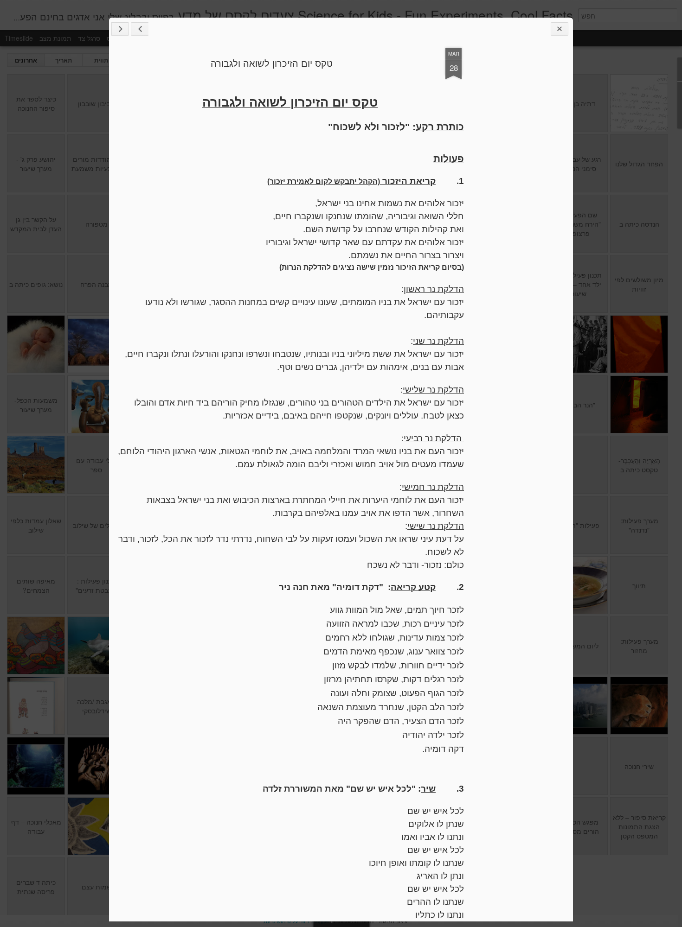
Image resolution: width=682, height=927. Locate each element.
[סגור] (559, 29)
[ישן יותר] (120, 29)
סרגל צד (89, 38)
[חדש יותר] (139, 29)
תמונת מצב (55, 38)
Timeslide (19, 38)
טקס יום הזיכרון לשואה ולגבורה (272, 63)
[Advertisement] (515, 194)
